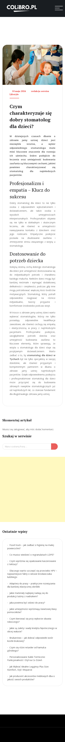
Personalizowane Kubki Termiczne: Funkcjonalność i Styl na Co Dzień (26, 658)
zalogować (19, 429)
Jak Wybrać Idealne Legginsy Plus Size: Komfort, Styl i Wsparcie (28, 668)
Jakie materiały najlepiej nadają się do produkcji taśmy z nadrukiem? (27, 594)
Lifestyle (14, 94)
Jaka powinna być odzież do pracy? (27, 602)
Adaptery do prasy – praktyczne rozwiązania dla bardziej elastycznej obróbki (31, 585)
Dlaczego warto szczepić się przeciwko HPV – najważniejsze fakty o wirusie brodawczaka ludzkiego (32, 574)
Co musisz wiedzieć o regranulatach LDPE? (31, 554)
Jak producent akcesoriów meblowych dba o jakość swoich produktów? (31, 678)
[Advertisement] (32, 489)
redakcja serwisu (40, 91)
